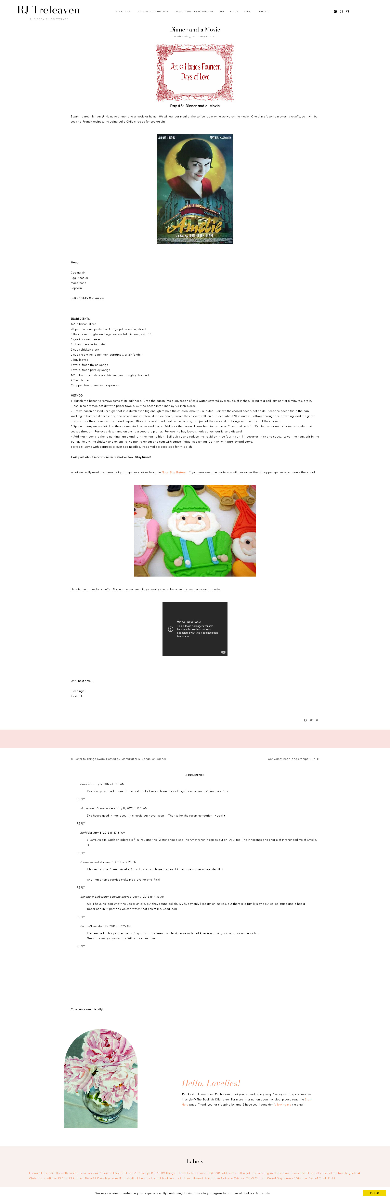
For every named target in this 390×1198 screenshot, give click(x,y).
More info (263, 1193)
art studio (130, 1178)
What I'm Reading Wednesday (266, 1173)
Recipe (149, 1173)
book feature (171, 1178)
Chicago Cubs (265, 1178)
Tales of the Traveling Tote (194, 11)
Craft (67, 1178)
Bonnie (85, 926)
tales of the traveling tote (341, 1173)
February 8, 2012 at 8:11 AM (128, 808)
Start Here (124, 11)
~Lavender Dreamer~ (95, 808)
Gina (83, 784)
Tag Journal (286, 1178)
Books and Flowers (306, 1173)
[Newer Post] (169, 759)
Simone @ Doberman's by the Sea (103, 896)
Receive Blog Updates (153, 11)
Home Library (193, 1178)
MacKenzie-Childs (205, 1173)
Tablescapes (231, 1173)
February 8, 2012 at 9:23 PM (117, 862)
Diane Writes (89, 862)
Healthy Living (150, 1178)
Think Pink (327, 1178)
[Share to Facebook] (305, 720)
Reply (81, 799)
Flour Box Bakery (174, 472)
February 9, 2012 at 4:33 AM (146, 896)
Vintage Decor (307, 1178)
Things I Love (178, 1173)
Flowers (132, 1173)
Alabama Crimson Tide (237, 1178)
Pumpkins (212, 1178)
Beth (83, 832)
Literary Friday (42, 1173)
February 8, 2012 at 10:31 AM (105, 832)
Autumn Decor (84, 1178)
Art (222, 11)
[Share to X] (311, 720)
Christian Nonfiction (45, 1178)
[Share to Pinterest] (317, 720)
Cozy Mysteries (109, 1178)
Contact (263, 11)
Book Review (91, 1173)
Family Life (113, 1173)
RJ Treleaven (48, 9)
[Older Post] (266, 759)
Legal (248, 11)
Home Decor (67, 1173)
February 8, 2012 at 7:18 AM (106, 784)
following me (282, 1104)
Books (234, 11)
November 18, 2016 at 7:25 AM (110, 926)
